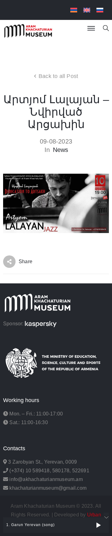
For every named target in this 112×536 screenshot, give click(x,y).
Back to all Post (58, 76)
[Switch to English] (86, 10)
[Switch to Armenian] (73, 10)
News (60, 149)
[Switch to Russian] (99, 10)
